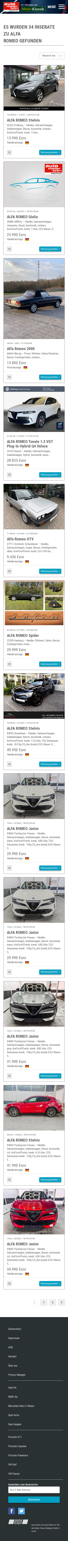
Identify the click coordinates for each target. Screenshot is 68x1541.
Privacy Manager (17, 1374)
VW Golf (12, 1464)
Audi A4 (12, 1387)
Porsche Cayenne (17, 1446)
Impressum (13, 1338)
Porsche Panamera (18, 1455)
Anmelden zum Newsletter (23, 1484)
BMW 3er (13, 1396)
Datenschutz (14, 1329)
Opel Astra (13, 1415)
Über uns (12, 1365)
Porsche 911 (15, 1437)
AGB (10, 1347)
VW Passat (14, 1473)
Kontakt (12, 1356)
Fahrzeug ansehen (49, 152)
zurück (34, 1302)
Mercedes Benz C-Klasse (21, 1406)
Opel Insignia (14, 1424)
